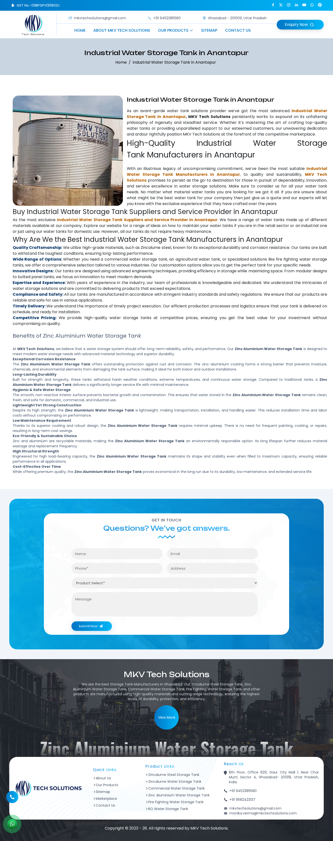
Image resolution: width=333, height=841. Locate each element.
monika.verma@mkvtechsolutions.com (263, 813)
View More (166, 717)
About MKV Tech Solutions (121, 30)
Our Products (173, 30)
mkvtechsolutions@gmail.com (100, 18)
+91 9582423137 (242, 799)
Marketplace (106, 798)
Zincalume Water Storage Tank (174, 781)
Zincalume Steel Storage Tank (173, 774)
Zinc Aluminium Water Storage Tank (179, 795)
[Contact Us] (12, 798)
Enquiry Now (296, 24)
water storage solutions (202, 186)
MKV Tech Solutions (201, 134)
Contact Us (238, 30)
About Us (103, 778)
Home (80, 30)
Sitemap (209, 30)
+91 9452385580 (167, 18)
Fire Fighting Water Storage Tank (176, 802)
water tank (178, 111)
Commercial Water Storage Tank (176, 788)
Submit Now (88, 626)
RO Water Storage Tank (168, 808)
